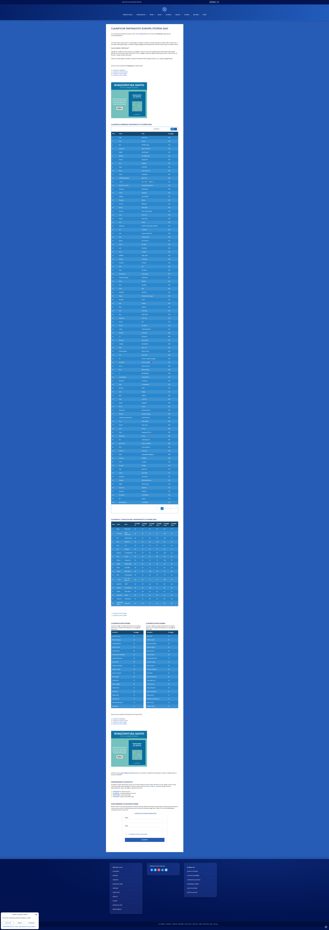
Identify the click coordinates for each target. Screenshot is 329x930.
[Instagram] (158, 870)
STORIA (186, 14)
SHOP (204, 14)
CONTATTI (115, 880)
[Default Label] (162, 870)
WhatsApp (146, 786)
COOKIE (115, 901)
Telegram (153, 786)
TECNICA (168, 14)
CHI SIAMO (116, 871)
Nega (20, 923)
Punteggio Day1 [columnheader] (144, 524)
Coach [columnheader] (120, 133)
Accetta (8, 923)
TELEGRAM (116, 796)
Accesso (216, 924)
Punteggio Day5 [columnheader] (173, 524)
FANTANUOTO (141, 14)
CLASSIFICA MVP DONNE (119, 73)
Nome (126, 817)
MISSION (115, 875)
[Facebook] (151, 870)
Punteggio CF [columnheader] (137, 524)
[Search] (172, 129)
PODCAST (195, 924)
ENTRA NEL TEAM (118, 884)
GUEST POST (116, 892)
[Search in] (175, 129)
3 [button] (167, 508)
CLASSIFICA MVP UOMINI (119, 75)
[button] (36, 914)
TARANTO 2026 (127, 14)
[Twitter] (155, 870)
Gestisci (31, 923)
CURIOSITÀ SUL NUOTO (193, 880)
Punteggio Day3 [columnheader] (159, 524)
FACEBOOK (116, 793)
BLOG (159, 14)
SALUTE (177, 14)
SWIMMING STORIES (193, 884)
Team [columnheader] (143, 133)
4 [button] (170, 508)
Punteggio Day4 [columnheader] (166, 524)
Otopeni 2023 (143, 34)
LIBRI (200, 924)
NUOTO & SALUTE (192, 892)
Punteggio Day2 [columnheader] (152, 524)
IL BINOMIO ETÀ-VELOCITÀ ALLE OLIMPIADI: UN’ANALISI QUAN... (140, 2)
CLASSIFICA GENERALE (118, 70)
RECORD (196, 14)
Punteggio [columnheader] (171, 133)
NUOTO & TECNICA (192, 871)
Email (126, 826)
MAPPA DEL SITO (117, 905)
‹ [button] (159, 508)
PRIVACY (115, 896)
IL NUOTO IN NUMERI (193, 875)
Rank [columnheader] (113, 133)
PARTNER (115, 888)
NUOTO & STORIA (192, 888)
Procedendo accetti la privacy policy (138, 834)
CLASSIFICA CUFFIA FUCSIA (120, 72)
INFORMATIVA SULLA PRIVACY (27, 926)
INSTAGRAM (116, 795)
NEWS (152, 14)
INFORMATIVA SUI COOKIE (10, 926)
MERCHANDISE (117, 909)
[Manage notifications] (326, 927)
